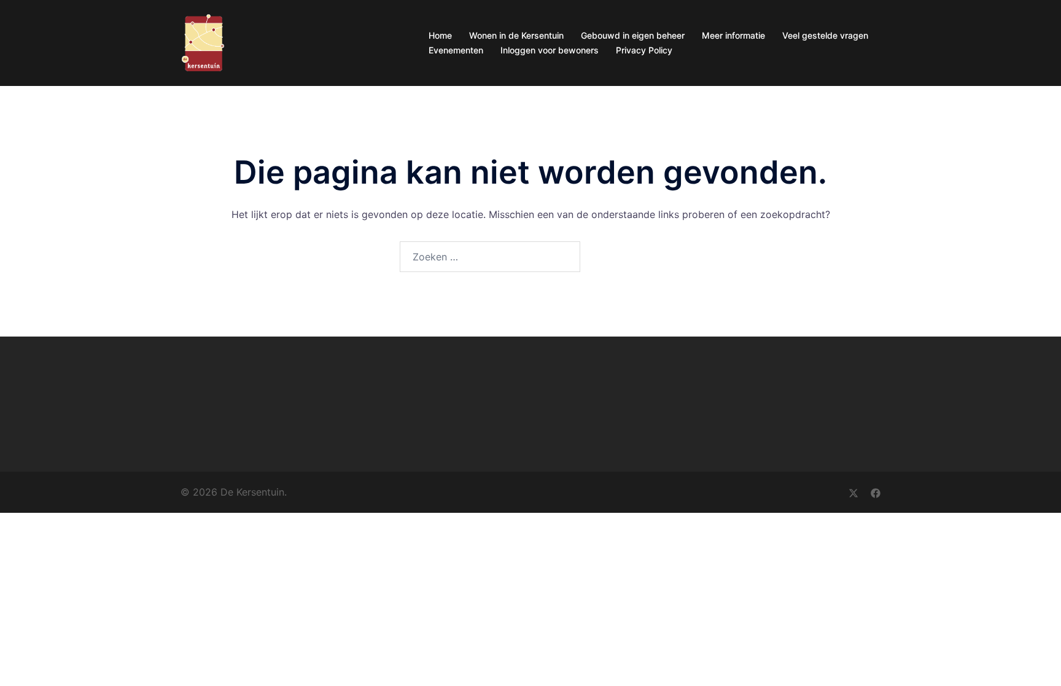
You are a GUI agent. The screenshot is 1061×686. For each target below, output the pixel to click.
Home (440, 35)
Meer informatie (733, 35)
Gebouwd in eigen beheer (633, 35)
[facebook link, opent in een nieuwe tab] (875, 492)
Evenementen (456, 50)
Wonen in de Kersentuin (516, 35)
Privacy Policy (644, 50)
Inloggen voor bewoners (549, 50)
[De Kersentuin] (203, 42)
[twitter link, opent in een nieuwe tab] (853, 492)
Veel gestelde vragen (825, 35)
